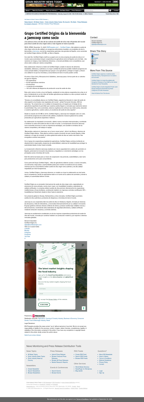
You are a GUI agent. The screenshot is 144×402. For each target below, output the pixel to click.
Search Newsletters (34, 371)
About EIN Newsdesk (105, 354)
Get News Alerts (65, 10)
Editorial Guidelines (105, 360)
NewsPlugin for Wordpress (83, 369)
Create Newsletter (33, 369)
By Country (66, 22)
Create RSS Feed (80, 354)
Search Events (56, 371)
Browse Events (56, 373)
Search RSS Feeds (81, 356)
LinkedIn (27, 229)
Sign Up (101, 373)
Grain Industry (53, 22)
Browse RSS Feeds (81, 358)
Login (101, 371)
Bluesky (26, 230)
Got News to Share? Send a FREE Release (36, 19)
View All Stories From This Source (101, 93)
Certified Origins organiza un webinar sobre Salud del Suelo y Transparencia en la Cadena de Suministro (104, 75)
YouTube (27, 236)
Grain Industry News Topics (36, 356)
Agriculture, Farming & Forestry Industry (50, 318)
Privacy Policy (103, 362)
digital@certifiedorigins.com (33, 225)
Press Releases (76, 10)
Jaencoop (36, 51)
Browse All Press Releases (60, 360)
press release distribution (68, 382)
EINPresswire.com (52, 47)
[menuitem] (37, 356)
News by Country (38, 10)
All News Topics (39, 22)
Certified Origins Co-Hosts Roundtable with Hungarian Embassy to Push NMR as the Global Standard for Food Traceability (104, 82)
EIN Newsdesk (47, 382)
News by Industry (51, 10)
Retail (48, 320)
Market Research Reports (60, 362)
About (28, 10)
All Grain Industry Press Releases (48, 24)
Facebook (27, 234)
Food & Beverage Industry (37, 320)
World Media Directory (82, 367)
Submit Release (112, 5)
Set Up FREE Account (96, 5)
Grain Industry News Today (43, 1)
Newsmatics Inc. (30, 386)
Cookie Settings (83, 388)
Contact (116, 10)
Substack (55, 384)
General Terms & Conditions (62, 388)
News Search (28, 22)
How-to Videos (103, 356)
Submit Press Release (58, 354)
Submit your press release (32, 335)
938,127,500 (75, 14)
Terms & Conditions (105, 358)
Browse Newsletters (34, 373)
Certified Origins (65, 47)
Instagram (27, 232)
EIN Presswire (56, 382)
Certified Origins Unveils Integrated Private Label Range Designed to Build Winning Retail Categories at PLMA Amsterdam (105, 88)
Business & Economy (70, 318)
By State (73, 22)
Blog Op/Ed (78, 371)
